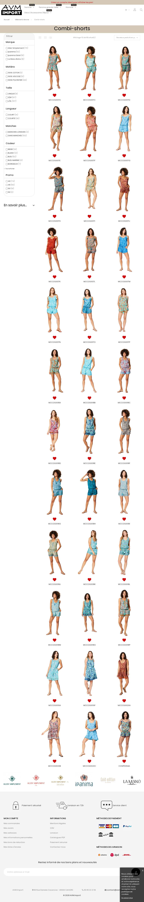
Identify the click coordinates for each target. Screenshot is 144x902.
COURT (13, 114)
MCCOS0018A (55, 402)
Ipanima (14, 51)
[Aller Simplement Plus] (36, 780)
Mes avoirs (9, 828)
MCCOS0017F (89, 160)
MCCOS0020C (89, 766)
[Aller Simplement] (12, 780)
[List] (50, 37)
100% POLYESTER (17, 80)
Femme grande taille (50, 7)
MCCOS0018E (89, 463)
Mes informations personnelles (18, 837)
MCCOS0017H (55, 221)
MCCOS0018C (124, 402)
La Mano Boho (16, 59)
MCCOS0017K (54, 281)
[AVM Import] (11, 9)
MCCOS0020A (124, 705)
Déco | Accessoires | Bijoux (37, 12)
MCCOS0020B (54, 766)
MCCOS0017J (124, 221)
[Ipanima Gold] (108, 780)
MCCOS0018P (124, 645)
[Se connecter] (134, 10)
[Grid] (40, 37)
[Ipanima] (84, 780)
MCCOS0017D (124, 100)
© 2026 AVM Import (72, 895)
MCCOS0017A (55, 100)
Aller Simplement (18, 48)
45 (11, 184)
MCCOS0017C (89, 100)
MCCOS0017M (124, 281)
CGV (52, 828)
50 (11, 188)
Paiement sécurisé (58, 842)
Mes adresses (10, 832)
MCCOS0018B (89, 402)
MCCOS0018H (89, 523)
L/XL (12, 101)
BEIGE (12, 149)
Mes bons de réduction (14, 842)
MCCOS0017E (54, 160)
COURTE (13, 118)
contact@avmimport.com (119, 890)
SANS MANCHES (17, 135)
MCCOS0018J (55, 584)
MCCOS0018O (89, 645)
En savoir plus (127, 898)
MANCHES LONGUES (18, 132)
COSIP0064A (124, 766)
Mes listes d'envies (12, 847)
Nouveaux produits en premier (127, 37)
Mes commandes (12, 823)
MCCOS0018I (124, 523)
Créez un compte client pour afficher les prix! (72, 2)
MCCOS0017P (124, 342)
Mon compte (11, 818)
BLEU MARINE (15, 160)
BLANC (13, 153)
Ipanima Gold (16, 55)
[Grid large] (45, 38)
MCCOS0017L (89, 281)
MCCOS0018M (54, 645)
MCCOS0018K (89, 584)
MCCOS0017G (124, 160)
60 (10, 192)
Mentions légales (58, 823)
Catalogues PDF (57, 837)
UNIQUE (13, 93)
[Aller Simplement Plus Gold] (60, 780)
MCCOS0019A (55, 705)
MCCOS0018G (54, 523)
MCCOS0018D (54, 463)
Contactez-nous (58, 847)
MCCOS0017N (55, 342)
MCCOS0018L (124, 584)
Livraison (54, 832)
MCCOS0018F (124, 463)
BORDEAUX (14, 164)
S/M (12, 97)
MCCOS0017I (89, 221)
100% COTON (15, 72)
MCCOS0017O (89, 342)
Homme (71, 7)
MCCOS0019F (89, 705)
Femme (29, 7)
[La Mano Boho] (132, 780)
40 (11, 181)
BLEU (12, 156)
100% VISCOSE (16, 76)
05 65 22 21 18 (90, 890)
